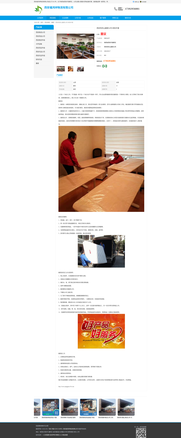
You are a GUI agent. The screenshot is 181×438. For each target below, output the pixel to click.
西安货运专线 (40, 48)
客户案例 (103, 18)
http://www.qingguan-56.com (66, 386)
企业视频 (65, 18)
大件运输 (39, 44)
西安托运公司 (40, 52)
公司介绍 (78, 18)
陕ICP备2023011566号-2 (56, 429)
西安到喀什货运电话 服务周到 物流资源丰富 (63, 417)
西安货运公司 (40, 36)
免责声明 (52, 435)
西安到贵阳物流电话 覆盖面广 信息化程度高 (139, 417)
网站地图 (65, 435)
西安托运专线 (40, 55)
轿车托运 (39, 59)
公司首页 (40, 18)
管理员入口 (58, 435)
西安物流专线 (40, 40)
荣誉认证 (115, 18)
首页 (42, 22)
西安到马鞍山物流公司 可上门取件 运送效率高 (120, 417)
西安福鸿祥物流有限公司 (70, 429)
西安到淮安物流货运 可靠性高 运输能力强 (44, 417)
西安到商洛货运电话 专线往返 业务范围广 (81, 417)
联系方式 (128, 18)
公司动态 (90, 18)
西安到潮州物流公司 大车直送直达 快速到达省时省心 (103, 417)
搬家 (52, 22)
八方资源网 (46, 435)
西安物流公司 (40, 32)
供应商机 (53, 18)
